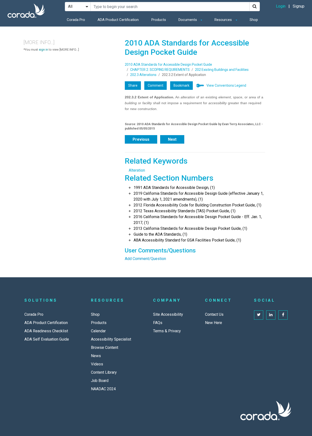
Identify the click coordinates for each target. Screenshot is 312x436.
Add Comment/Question (145, 258)
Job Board (99, 380)
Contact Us (214, 314)
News (96, 355)
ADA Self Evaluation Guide (46, 339)
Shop (254, 20)
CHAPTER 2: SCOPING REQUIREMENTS (160, 70)
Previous (141, 139)
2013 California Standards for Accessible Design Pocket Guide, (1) (190, 228)
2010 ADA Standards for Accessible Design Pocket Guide (168, 64)
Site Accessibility (168, 314)
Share (132, 85)
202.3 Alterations (143, 75)
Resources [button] (223, 20)
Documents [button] (188, 20)
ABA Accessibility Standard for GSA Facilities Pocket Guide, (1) (187, 240)
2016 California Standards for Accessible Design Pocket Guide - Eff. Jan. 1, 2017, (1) (198, 219)
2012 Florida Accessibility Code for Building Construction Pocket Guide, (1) (197, 205)
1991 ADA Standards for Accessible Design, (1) (174, 187)
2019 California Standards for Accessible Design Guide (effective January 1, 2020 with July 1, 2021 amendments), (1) (198, 196)
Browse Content (104, 347)
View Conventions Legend (226, 85)
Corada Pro (76, 20)
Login (280, 6)
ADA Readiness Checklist (46, 331)
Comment (155, 85)
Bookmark (181, 85)
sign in (43, 49)
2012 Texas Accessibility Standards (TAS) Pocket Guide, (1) (184, 211)
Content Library (104, 372)
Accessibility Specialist (111, 339)
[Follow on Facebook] (283, 315)
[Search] (254, 6)
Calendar (98, 331)
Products (158, 20)
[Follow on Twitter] (258, 315)
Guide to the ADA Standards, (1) (160, 234)
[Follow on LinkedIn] (270, 315)
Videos (97, 364)
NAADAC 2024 (103, 389)
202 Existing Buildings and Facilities (222, 70)
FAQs (157, 322)
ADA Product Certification (118, 20)
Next (172, 139)
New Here (213, 322)
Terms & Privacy (167, 331)
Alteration (137, 170)
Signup (298, 6)
